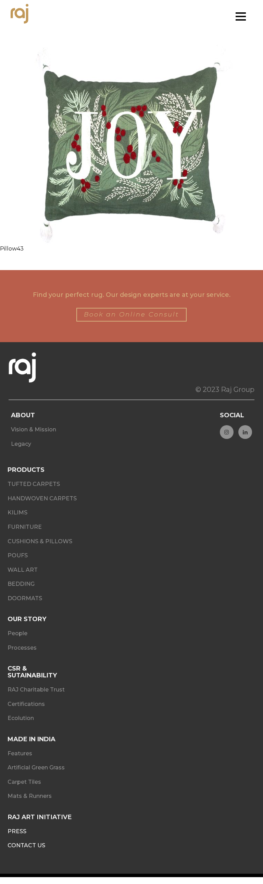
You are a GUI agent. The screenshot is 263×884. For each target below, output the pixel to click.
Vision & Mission (33, 429)
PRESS (17, 831)
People (17, 633)
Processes (22, 647)
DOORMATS (25, 598)
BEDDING (21, 584)
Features (20, 753)
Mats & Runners (30, 796)
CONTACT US (26, 845)
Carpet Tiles (24, 782)
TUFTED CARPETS (34, 484)
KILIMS (17, 512)
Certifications (26, 704)
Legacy (21, 444)
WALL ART (23, 570)
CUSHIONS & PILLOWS (40, 541)
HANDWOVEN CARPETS (42, 498)
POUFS (18, 555)
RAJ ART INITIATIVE (40, 817)
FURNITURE (25, 527)
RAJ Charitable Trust (36, 689)
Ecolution (21, 718)
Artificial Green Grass (36, 767)
